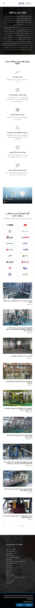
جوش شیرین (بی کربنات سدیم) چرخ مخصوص (15, 576)
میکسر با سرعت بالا (10, 580)
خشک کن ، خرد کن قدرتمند (11, 578)
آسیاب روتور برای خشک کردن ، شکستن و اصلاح (15, 561)
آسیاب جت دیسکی (10, 555)
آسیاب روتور (8, 565)
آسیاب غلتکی (8, 582)
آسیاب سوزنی (9, 559)
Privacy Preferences (28, 601)
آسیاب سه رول (9, 567)
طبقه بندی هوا (9, 553)
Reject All (28, 605)
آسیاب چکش (8, 573)
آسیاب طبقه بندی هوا (10, 551)
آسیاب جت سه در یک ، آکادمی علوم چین (21, 356)
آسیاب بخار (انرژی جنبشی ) (11, 563)
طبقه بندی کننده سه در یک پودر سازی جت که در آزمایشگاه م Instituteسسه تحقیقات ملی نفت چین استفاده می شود (19, 329)
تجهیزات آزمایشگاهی (10, 575)
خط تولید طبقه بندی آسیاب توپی (12, 557)
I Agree (20, 605)
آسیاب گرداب (8, 569)
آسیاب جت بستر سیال (10, 549)
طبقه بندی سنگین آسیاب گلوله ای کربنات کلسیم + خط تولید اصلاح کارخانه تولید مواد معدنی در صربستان (18, 462)
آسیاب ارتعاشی (9, 571)
